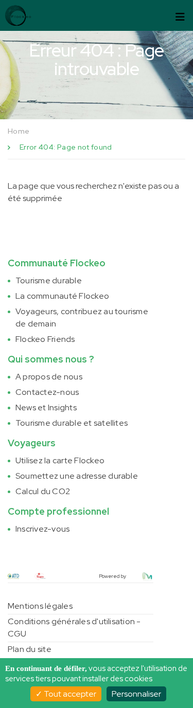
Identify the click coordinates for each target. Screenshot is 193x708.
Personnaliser (136, 693)
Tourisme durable (48, 280)
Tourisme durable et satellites (71, 422)
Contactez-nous (47, 392)
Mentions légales (40, 606)
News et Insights (46, 407)
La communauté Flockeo (62, 296)
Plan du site (29, 649)
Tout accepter (69, 693)
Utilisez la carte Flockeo (59, 460)
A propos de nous (48, 376)
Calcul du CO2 (42, 491)
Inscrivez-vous (42, 528)
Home (18, 131)
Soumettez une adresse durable (76, 475)
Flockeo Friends (45, 339)
